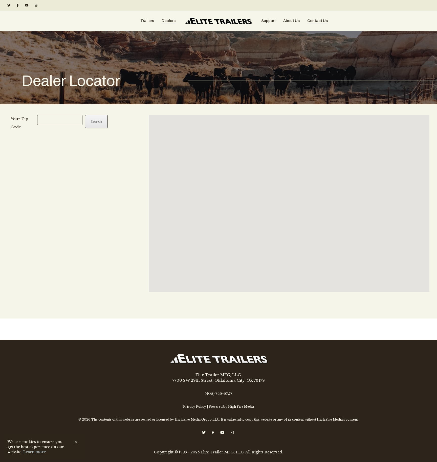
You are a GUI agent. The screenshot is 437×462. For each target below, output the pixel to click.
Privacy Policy (194, 406)
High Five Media (241, 406)
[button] (76, 442)
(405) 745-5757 (218, 393)
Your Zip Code (19, 122)
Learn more (34, 452)
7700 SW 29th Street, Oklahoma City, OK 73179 (218, 380)
